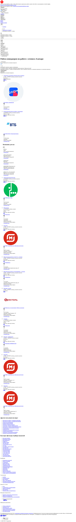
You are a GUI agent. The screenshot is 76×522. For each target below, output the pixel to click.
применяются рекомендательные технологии (24, 513)
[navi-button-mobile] (1, 24)
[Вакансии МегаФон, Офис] (39, 190)
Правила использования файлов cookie (21, 6)
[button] (1, 20)
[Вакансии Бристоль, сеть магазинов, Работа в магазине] (39, 300)
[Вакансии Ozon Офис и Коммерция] (39, 92)
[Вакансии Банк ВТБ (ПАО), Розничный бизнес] (39, 125)
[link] (2, 18)
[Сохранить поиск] (1, 41)
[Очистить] (2, 38)
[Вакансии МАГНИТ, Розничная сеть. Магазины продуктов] (39, 238)
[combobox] (5, 35)
